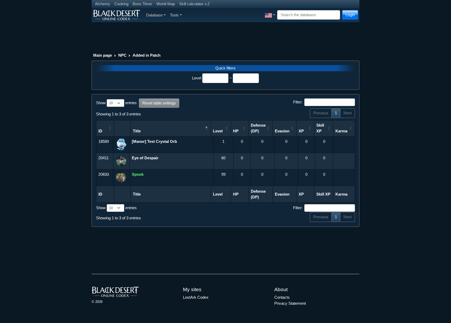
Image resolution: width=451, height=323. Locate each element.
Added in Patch (147, 55)
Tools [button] (174, 15)
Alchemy (102, 4)
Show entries (116, 103)
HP (236, 131)
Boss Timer (142, 4)
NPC (122, 55)
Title (137, 131)
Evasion (282, 131)
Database (154, 15)
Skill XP (320, 128)
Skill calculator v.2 (194, 4)
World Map (165, 4)
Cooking (121, 4)
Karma (341, 131)
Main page (102, 55)
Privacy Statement (290, 303)
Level (196, 78)
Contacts (282, 297)
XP (301, 131)
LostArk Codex (196, 297)
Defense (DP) (258, 128)
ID (100, 131)
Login (350, 15)
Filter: (297, 102)
